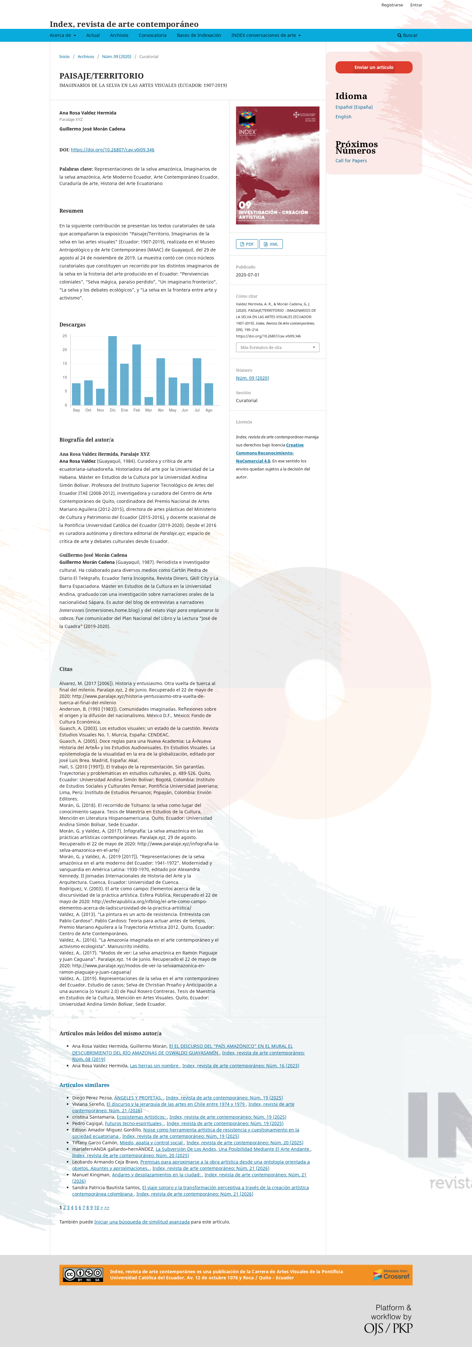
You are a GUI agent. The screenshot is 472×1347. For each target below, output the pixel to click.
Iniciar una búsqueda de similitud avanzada (142, 1222)
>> (106, 1207)
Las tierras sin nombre (155, 1066)
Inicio (64, 56)
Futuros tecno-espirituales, (134, 1123)
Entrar (416, 5)
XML (273, 244)
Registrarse (392, 5)
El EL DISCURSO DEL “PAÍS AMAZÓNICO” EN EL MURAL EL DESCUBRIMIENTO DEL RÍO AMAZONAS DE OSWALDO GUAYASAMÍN (182, 1049)
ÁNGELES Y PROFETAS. (138, 1098)
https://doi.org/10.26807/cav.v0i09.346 (112, 150)
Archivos (119, 35)
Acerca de (61, 35)
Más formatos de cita (261, 347)
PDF (249, 244)
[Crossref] (391, 1275)
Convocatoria (153, 35)
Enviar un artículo (374, 67)
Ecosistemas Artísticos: (142, 1117)
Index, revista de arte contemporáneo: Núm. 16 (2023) (240, 1066)
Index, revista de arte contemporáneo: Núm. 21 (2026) (211, 1168)
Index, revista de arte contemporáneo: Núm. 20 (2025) (245, 1142)
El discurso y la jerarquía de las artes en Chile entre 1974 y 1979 (176, 1104)
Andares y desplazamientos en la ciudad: (157, 1175)
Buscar (410, 35)
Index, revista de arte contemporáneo (124, 24)
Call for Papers (351, 160)
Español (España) (354, 107)
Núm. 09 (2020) (116, 56)
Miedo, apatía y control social (152, 1142)
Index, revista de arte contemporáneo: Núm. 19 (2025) (224, 1098)
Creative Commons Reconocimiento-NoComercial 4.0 (270, 453)
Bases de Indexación (199, 35)
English (344, 117)
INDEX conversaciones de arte (264, 35)
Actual (93, 35)
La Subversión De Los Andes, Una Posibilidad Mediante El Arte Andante (233, 1149)
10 (96, 1207)
